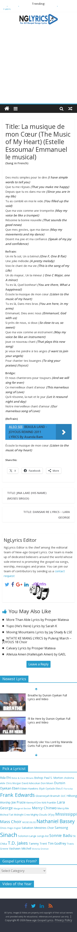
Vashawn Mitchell (20, 848)
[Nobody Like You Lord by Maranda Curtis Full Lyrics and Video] (13, 742)
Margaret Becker (22, 808)
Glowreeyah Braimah (48, 796)
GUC (63, 795)
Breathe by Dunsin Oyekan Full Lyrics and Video (47, 697)
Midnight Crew (22, 814)
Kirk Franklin (49, 802)
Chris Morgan (13, 783)
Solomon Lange (27, 836)
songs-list (43, 836)
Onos (3, 828)
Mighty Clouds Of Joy (42, 814)
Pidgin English (14, 828)
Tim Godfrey (57, 843)
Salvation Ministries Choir (38, 828)
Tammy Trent (38, 843)
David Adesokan (31, 783)
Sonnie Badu (60, 835)
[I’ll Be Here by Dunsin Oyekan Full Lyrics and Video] (13, 719)
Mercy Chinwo (44, 807)
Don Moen (47, 783)
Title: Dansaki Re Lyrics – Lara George (46, 514)
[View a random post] (70, 108)
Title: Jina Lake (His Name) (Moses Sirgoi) (26, 495)
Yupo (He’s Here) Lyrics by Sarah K (31, 626)
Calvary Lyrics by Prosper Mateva (30, 648)
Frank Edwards (17, 794)
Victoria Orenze (40, 848)
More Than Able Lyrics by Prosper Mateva (37, 620)
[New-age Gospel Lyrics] (6, 108)
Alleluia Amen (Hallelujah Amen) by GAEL (36, 654)
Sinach (8, 835)
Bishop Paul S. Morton (48, 778)
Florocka (68, 788)
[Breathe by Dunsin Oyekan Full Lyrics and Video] (13, 695)
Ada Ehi (5, 777)
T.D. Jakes (18, 843)
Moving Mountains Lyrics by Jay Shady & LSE (39, 632)
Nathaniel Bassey (56, 821)
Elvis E (59, 788)
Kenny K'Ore (33, 802)
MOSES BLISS (29, 822)
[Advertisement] (38, 66)
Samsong (61, 827)
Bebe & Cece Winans (22, 778)
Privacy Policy (63, 920)
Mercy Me (63, 808)
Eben (16, 788)
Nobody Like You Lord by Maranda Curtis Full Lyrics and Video (50, 744)
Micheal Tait (6, 814)
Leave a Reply (38, 664)
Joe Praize (18, 802)
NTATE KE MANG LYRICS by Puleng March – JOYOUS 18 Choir (36, 640)
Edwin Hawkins (29, 788)
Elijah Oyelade (47, 788)
